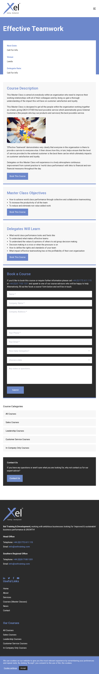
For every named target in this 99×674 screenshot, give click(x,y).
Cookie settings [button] (10, 668)
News (5, 606)
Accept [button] (23, 668)
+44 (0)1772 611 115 (82, 280)
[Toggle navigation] (80, 9)
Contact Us (15, 478)
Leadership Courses (15, 431)
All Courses (11, 414)
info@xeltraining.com (19, 546)
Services (7, 597)
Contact (6, 610)
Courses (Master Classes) (15, 602)
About (5, 593)
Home (6, 588)
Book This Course (18, 176)
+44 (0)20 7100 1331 (18, 283)
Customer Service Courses (18, 439)
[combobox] (49, 351)
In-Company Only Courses (17, 448)
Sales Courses (12, 422)
